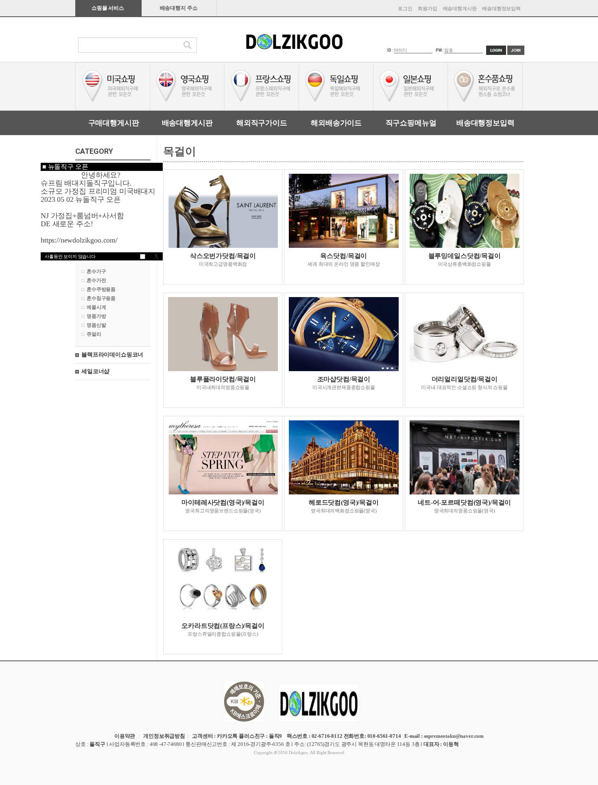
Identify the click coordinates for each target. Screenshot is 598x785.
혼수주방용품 (101, 289)
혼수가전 (96, 280)
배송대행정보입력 (501, 8)
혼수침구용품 (101, 298)
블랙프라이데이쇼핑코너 (112, 355)
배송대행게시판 (460, 8)
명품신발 (96, 325)
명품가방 (96, 316)
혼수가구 (96, 271)
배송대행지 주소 (179, 8)
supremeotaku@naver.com (454, 736)
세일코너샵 (95, 371)
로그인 (405, 8)
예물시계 (96, 307)
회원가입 (427, 8)
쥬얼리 (94, 334)
